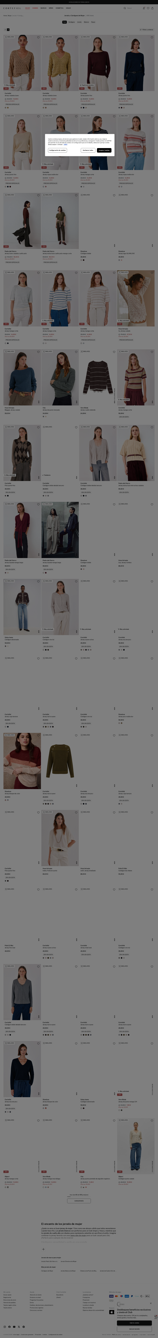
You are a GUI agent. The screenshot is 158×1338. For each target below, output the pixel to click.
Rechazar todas (88, 150)
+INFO (65, 144)
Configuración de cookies (57, 150)
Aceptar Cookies (104, 150)
